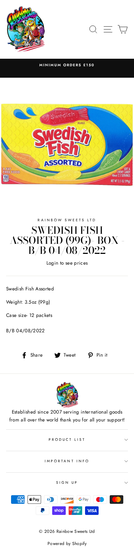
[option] (67, 65)
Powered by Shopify (67, 543)
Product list (67, 439)
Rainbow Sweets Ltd (67, 220)
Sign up (67, 482)
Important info (67, 461)
